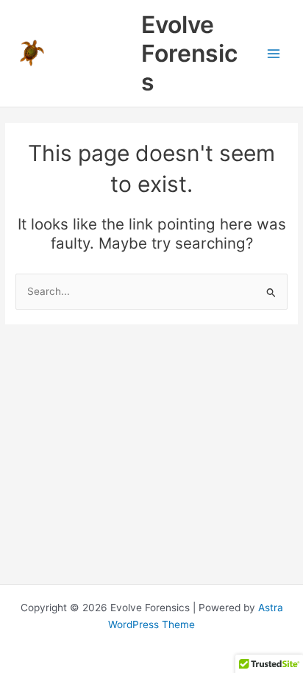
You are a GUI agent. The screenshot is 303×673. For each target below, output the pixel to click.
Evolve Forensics (189, 53)
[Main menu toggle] (274, 53)
